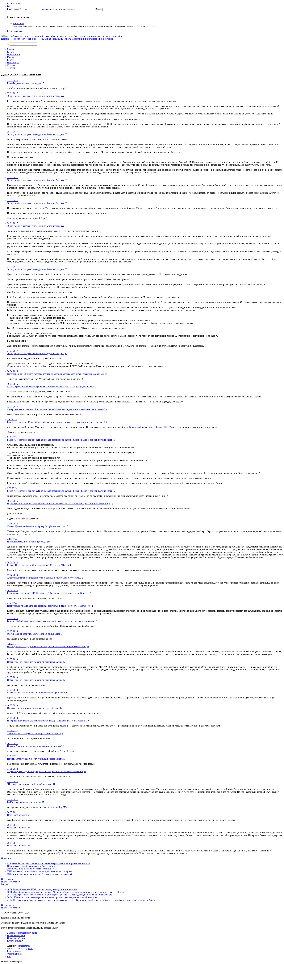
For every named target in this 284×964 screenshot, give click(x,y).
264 (48, 541)
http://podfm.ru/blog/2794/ (55, 807)
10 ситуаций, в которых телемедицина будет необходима (35, 96)
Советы (11, 65)
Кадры (10, 57)
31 (68, 692)
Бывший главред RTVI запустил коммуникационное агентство (45, 889)
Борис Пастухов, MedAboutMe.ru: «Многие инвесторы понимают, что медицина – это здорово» (55, 422)
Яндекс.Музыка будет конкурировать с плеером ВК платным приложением (45, 771)
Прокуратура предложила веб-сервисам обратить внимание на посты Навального (48, 606)
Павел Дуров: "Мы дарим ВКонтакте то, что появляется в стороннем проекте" (46, 646)
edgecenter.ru (24, 946)
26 (63, 759)
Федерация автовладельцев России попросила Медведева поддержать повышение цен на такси (55, 409)
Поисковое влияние (17, 815)
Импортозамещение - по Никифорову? (26, 541)
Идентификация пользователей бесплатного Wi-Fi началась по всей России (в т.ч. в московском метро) (59, 503)
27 (83, 577)
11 (54, 784)
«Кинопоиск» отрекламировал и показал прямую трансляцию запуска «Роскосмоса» (56, 897)
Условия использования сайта (22, 933)
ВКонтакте (18, 23)
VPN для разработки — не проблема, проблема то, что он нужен (39, 871)
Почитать (6, 858)
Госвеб (10, 52)
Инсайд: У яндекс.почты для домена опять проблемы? (34, 746)
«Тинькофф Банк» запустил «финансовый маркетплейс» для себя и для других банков (50, 386)
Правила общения (16, 935)
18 (88, 646)
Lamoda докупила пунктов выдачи (24, 83)
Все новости (7, 905)
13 (67, 526)
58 (105, 409)
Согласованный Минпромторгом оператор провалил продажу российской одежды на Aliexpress (55, 374)
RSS (9, 956)
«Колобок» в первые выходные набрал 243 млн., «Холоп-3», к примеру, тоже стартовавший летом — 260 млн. (69, 892)
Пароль (54, 9)
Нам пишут (13, 62)
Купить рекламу (15, 31)
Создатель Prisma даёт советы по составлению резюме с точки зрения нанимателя (48, 863)
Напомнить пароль (50, 9)
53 (29, 815)
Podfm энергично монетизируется (24, 802)
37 (90, 593)
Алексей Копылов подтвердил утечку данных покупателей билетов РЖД (44, 577)
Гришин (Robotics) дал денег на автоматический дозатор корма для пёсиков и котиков (50, 621)
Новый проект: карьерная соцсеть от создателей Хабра (34, 662)
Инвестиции (13, 54)
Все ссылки (7, 879)
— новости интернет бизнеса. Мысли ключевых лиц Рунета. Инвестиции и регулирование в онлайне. (57, 39)
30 (85, 771)
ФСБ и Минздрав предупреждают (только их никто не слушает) (39, 874)
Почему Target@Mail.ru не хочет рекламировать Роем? (34, 759)
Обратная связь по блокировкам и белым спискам (32, 866)
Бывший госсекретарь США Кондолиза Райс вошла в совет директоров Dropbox (47, 593)
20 (105, 422)
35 (66, 96)
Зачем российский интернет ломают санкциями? (31, 868)
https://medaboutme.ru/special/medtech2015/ (150, 427)
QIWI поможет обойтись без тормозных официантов (33, 634)
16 (113, 440)
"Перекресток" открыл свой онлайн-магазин (29, 784)
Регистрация (13, 3)
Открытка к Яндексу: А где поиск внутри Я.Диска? (33, 708)
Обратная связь (14, 953)
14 (106, 374)
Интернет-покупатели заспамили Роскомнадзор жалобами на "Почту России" (46, 720)
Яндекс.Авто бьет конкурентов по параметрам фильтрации (37, 692)
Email (10, 9)
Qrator (29, 948)
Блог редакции (14, 951)
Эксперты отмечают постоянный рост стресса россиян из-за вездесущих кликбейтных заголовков (62, 894)
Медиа (10, 49)
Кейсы (10, 60)
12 (91, 606)
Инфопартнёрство (16, 938)
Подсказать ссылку (10, 881)
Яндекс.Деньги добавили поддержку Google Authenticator (36, 526)
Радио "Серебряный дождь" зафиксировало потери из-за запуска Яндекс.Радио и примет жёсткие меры (59, 440)
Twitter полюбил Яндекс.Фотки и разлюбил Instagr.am (34, 733)
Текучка (11, 68)
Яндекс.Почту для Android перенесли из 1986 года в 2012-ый (38, 565)
